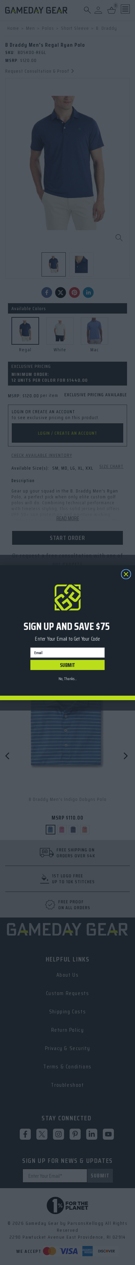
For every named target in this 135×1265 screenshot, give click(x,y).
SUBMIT (67, 664)
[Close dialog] (126, 574)
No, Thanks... (67, 678)
